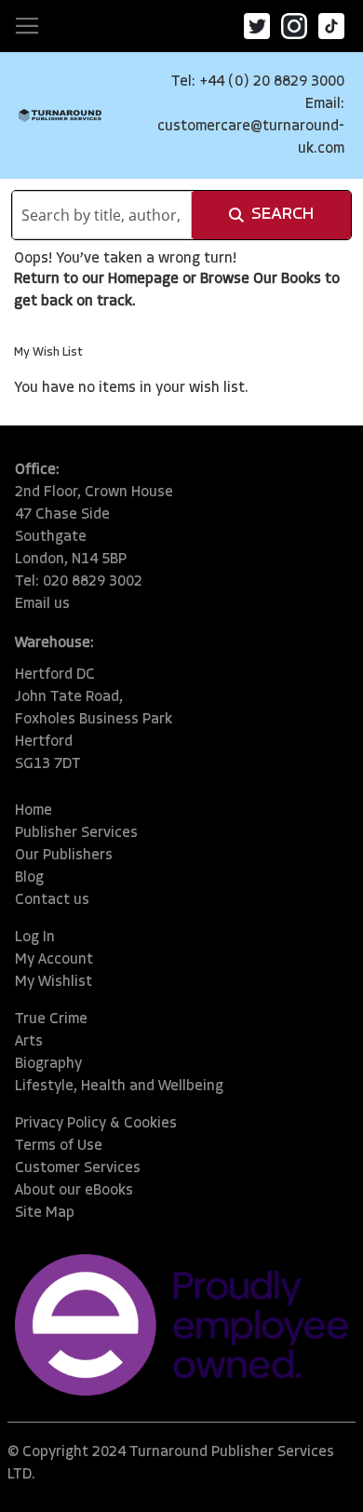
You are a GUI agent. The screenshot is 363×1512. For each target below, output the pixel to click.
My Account (54, 959)
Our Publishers (64, 855)
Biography (48, 1064)
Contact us (52, 900)
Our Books (287, 279)
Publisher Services (76, 833)
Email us (42, 604)
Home (33, 810)
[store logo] (60, 115)
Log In (35, 937)
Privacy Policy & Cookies (96, 1123)
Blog (29, 878)
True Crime (51, 1019)
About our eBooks (74, 1190)
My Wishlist (53, 982)
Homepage (143, 279)
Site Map (44, 1213)
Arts (29, 1041)
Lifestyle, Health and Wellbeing (119, 1086)
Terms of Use (58, 1146)
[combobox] (102, 215)
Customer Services (78, 1168)
